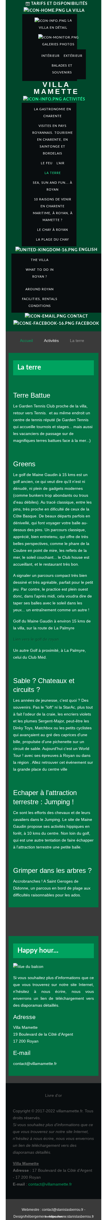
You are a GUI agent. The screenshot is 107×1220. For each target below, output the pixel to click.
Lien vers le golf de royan (36, 639)
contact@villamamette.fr (50, 1184)
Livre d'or (53, 1095)
